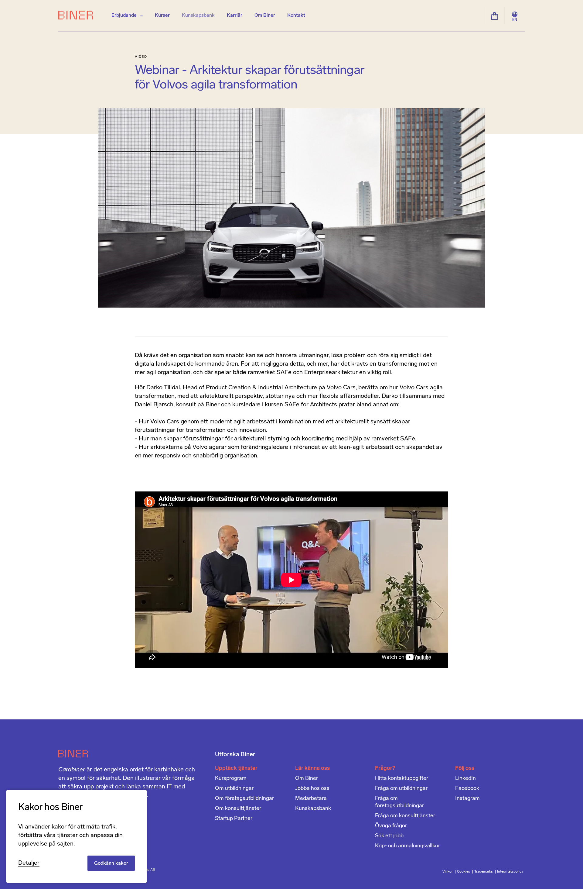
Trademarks (484, 871)
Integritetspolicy (510, 871)
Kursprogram (231, 778)
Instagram (467, 798)
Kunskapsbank (198, 15)
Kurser (162, 15)
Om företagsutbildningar (244, 798)
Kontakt (296, 15)
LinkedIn (465, 778)
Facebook (467, 788)
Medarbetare (311, 798)
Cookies (464, 871)
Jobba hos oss (312, 788)
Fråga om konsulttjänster (405, 816)
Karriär (234, 15)
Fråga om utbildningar (401, 788)
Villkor (448, 871)
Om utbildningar (234, 788)
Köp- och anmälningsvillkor (407, 846)
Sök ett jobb (389, 836)
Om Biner (264, 15)
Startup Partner (233, 819)
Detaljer (28, 863)
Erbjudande (124, 15)
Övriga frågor (391, 826)
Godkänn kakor (111, 863)
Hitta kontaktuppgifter (401, 778)
